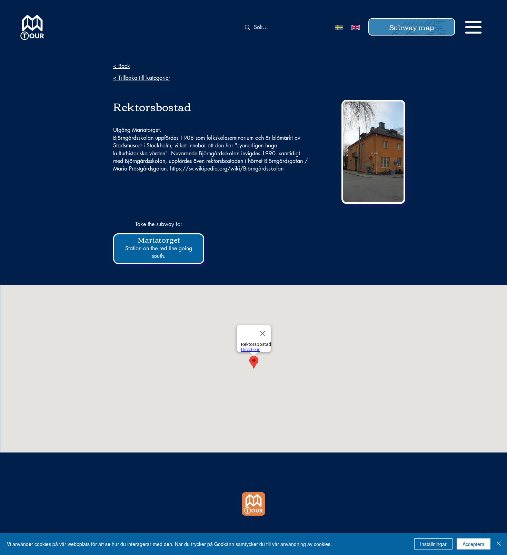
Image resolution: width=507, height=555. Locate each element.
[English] (354, 27)
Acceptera (474, 544)
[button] (411, 27)
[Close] (499, 543)
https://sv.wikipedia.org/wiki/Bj (209, 168)
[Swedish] (338, 27)
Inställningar (433, 544)
